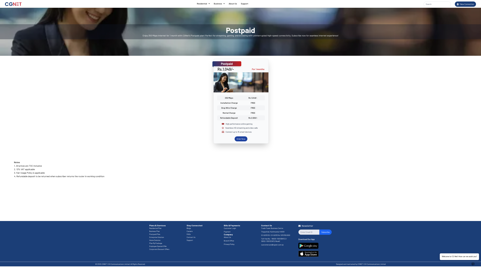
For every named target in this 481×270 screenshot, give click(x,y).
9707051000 (285, 235)
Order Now (241, 139)
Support (244, 3)
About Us (233, 3)
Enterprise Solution (156, 237)
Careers (190, 231)
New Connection (466, 4)
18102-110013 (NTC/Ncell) (270, 241)
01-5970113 (265, 235)
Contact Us (191, 237)
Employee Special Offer (158, 246)
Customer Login (230, 228)
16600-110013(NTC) (278, 239)
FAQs (189, 234)
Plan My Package (155, 243)
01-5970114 (275, 235)
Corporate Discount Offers (159, 249)
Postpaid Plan (154, 234)
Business (218, 3)
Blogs (189, 228)
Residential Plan (155, 228)
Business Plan (154, 231)
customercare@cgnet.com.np (272, 245)
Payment (227, 232)
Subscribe (325, 232)
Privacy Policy (229, 244)
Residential (202, 3)
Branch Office (229, 241)
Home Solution (154, 240)
